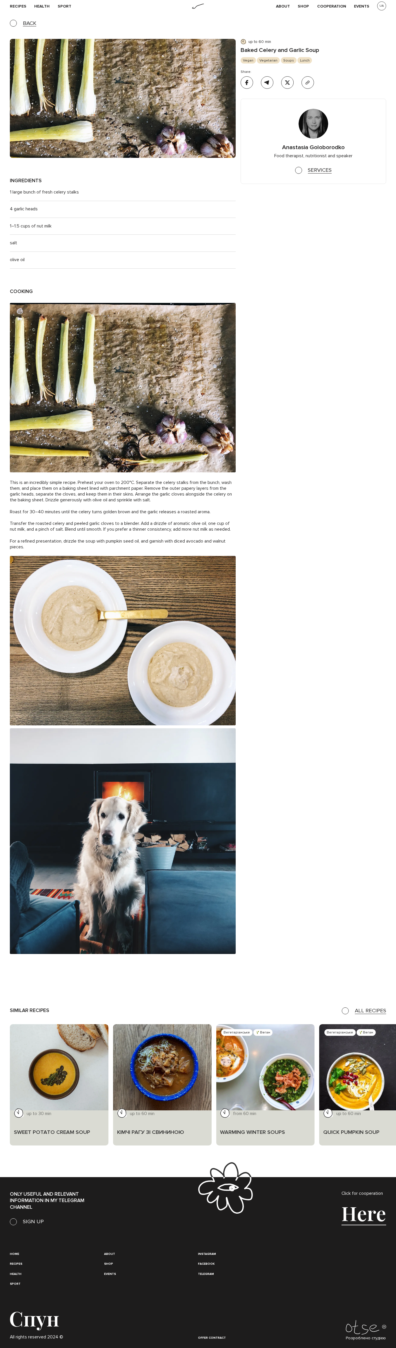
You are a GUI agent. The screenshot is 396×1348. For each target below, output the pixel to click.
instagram (207, 1254)
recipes (18, 6)
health (42, 6)
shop (303, 6)
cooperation (331, 6)
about (109, 1254)
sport (15, 1284)
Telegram (206, 1274)
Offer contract (212, 1338)
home (14, 1254)
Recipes (16, 1264)
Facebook (206, 1264)
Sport (64, 6)
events (361, 6)
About (283, 6)
